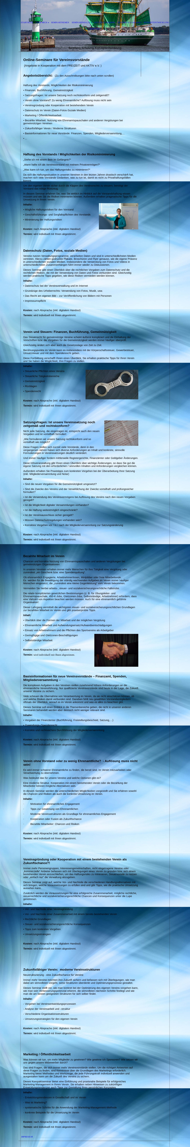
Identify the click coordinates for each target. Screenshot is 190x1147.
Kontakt (95, 29)
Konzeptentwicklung (156, 22)
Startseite (27, 22)
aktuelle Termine (104, 22)
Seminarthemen (60, 22)
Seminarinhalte (81, 22)
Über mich (41, 22)
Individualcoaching (129, 22)
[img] (87, 9)
